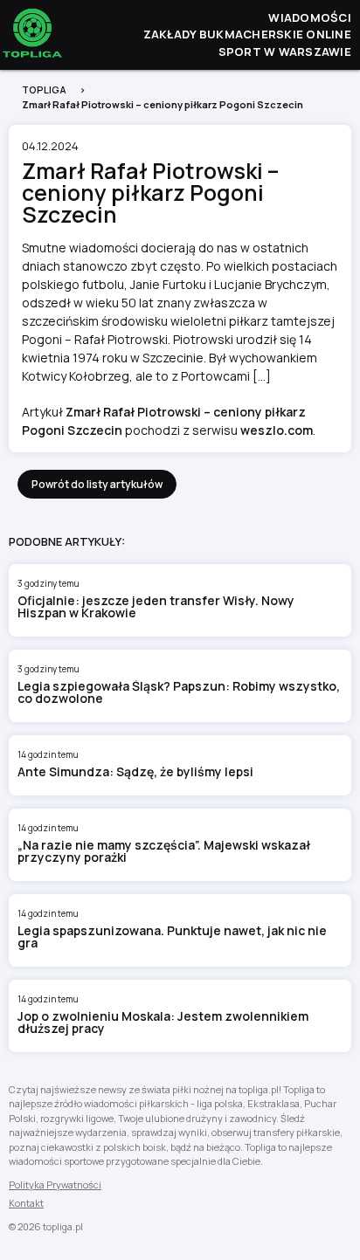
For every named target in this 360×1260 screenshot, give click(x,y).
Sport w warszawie (284, 51)
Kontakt (26, 1202)
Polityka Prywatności (55, 1184)
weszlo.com (276, 430)
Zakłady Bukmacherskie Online (247, 34)
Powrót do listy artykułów (97, 484)
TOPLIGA (44, 89)
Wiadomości (309, 17)
